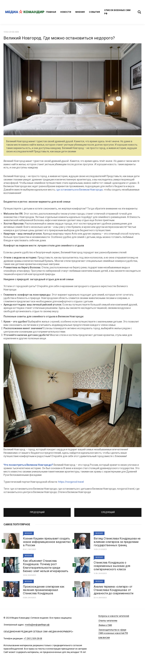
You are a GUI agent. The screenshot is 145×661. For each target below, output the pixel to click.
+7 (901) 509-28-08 (33, 638)
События (94, 12)
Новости (65, 12)
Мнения (80, 12)
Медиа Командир (25, 12)
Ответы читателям (107, 620)
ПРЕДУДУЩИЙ (37, 511)
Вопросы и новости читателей (113, 616)
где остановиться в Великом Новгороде (79, 189)
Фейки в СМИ (105, 625)
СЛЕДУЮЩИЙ (107, 511)
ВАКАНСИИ (104, 638)
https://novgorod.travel (71, 481)
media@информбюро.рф (37, 625)
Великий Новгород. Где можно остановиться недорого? (59, 38)
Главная (51, 12)
